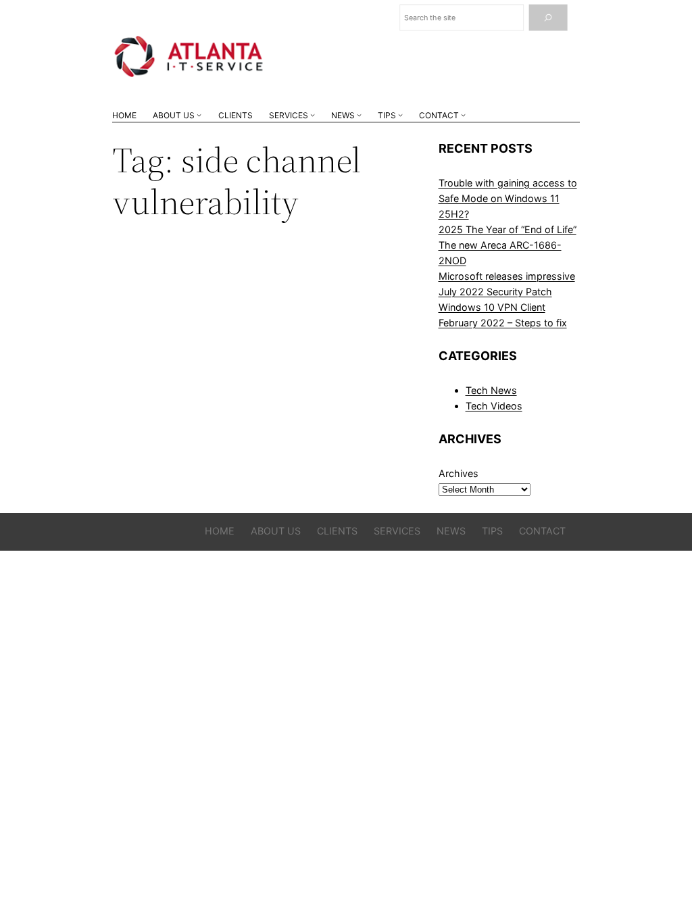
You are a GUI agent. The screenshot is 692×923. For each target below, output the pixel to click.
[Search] (547, 18)
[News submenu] (359, 115)
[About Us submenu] (199, 115)
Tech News (491, 390)
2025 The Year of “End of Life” (507, 229)
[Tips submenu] (400, 115)
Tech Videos (494, 405)
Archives (458, 473)
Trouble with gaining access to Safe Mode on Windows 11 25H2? (508, 198)
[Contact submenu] (463, 115)
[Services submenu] (312, 115)
